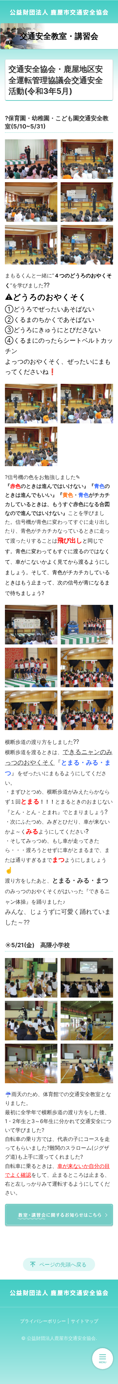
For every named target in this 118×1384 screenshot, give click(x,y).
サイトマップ (84, 1321)
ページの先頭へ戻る (63, 1264)
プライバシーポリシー (43, 1321)
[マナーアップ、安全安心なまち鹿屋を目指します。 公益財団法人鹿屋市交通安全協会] (59, 11)
